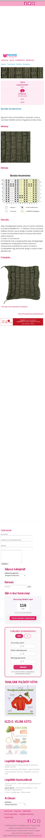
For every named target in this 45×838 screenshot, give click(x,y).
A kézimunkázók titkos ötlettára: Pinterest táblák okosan (21, 766)
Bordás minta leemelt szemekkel (15, 307)
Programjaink (8, 817)
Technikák (11, 64)
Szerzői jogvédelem (11, 814)
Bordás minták (22, 96)
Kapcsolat (17, 811)
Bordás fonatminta (11, 108)
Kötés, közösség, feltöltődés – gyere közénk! (22, 769)
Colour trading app (12, 792)
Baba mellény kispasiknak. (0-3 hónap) (23, 784)
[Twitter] (30, 4)
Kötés (22, 99)
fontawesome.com (37, 835)
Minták (19, 64)
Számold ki (23, 667)
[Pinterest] (34, 4)
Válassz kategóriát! (11, 573)
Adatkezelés (27, 811)
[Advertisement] (22, 29)
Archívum (8, 802)
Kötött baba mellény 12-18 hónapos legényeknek (21, 789)
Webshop (30, 60)
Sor (27, 636)
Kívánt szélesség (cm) (19, 650)
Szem (19, 636)
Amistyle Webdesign (23, 835)
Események (20, 60)
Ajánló (3, 64)
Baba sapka (25, 792)
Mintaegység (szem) (18, 658)
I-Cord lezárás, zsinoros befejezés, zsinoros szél (22, 773)
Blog (12, 60)
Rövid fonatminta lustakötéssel (30, 314)
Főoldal (5, 60)
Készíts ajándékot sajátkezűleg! (23, 618)
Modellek (26, 64)
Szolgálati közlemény (26, 814)
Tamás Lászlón (11, 783)
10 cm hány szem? (17, 643)
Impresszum (8, 811)
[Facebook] (26, 4)
